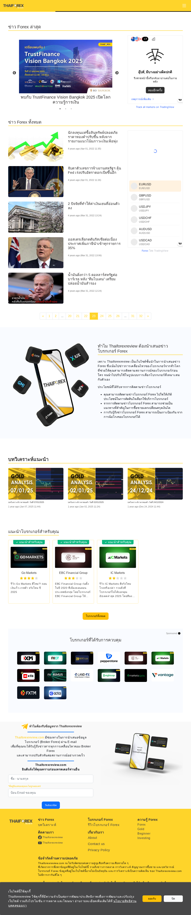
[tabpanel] (65, 73)
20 (69, 316)
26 (118, 316)
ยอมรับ (152, 898)
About (92, 838)
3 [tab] (71, 108)
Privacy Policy (99, 850)
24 (102, 316)
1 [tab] (60, 108)
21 (77, 316)
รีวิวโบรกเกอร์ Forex (104, 825)
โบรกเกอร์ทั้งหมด (95, 616)
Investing (143, 838)
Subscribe (51, 805)
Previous (14, 73)
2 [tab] (65, 108)
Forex (141, 824)
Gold (140, 829)
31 (132, 316)
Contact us (96, 844)
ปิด (173, 898)
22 (85, 316)
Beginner (143, 833)
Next (117, 73)
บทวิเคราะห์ (47, 825)
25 (110, 316)
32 (141, 316)
